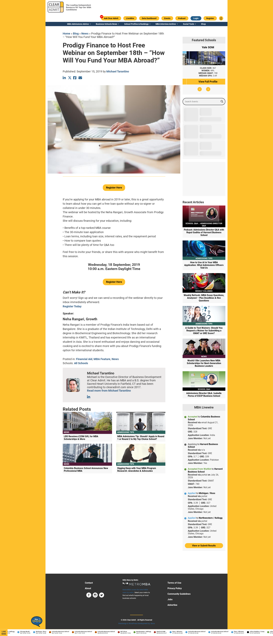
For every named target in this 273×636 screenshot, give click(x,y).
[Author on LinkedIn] (89, 397)
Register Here (114, 187)
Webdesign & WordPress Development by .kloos (136, 623)
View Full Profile (204, 81)
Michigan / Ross (33, 631)
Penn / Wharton (169, 631)
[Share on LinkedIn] (64, 78)
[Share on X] (70, 78)
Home (66, 33)
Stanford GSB (152, 631)
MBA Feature (102, 359)
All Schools (81, 363)
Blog (76, 33)
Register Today (72, 306)
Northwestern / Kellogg (135, 631)
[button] (199, 89)
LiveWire (3, 632)
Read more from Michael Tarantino (109, 390)
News (84, 33)
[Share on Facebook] (75, 78)
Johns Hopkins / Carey (249, 631)
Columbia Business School (52, 631)
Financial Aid (84, 359)
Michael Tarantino (117, 71)
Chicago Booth (16, 631)
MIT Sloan (115, 631)
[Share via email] (80, 78)
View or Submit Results (204, 545)
